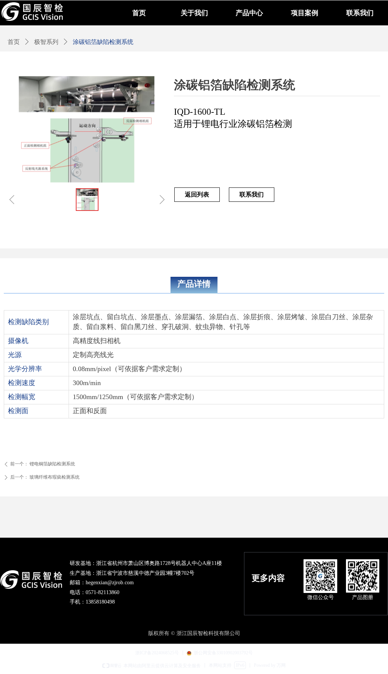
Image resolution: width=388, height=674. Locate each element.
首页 (14, 42)
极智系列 (46, 42)
